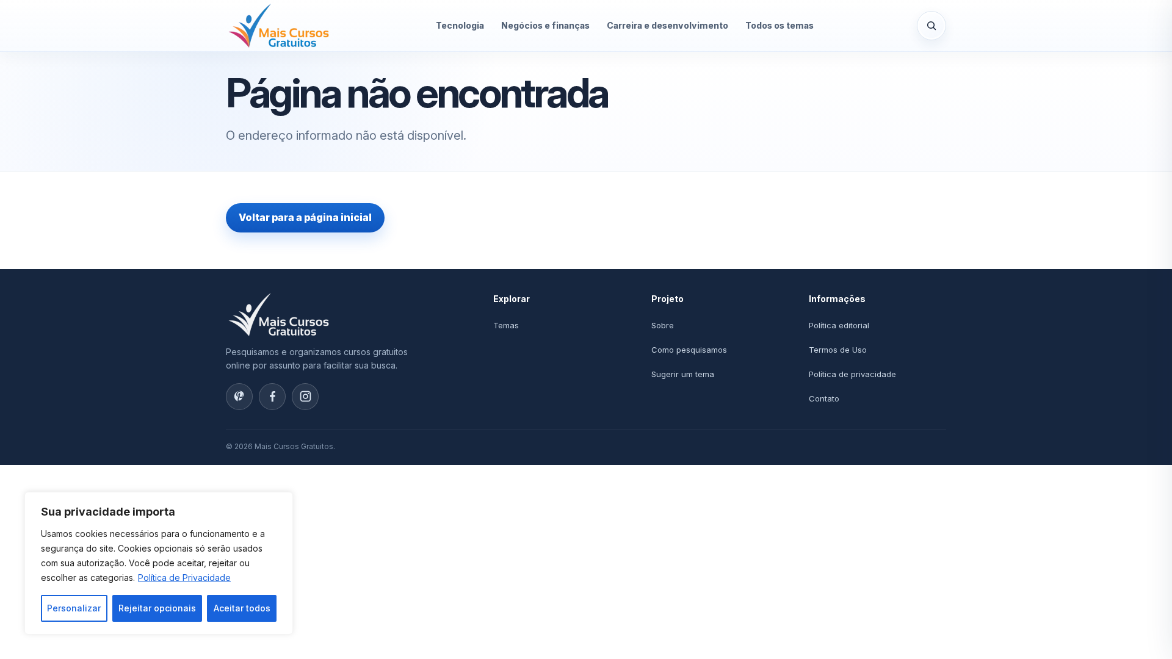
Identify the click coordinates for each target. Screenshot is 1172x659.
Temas (506, 325)
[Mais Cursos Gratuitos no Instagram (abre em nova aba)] (305, 396)
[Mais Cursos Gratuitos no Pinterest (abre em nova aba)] (239, 396)
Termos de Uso (838, 350)
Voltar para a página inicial (305, 217)
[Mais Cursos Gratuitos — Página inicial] (279, 25)
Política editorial (839, 325)
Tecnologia (460, 25)
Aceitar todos (242, 608)
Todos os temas (779, 25)
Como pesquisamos (689, 350)
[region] (158, 563)
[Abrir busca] (931, 25)
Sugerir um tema (682, 374)
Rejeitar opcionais (157, 608)
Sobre (662, 325)
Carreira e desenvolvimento (667, 25)
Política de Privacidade (184, 577)
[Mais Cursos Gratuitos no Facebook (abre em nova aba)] (272, 396)
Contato (824, 398)
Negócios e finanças (545, 25)
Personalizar (74, 608)
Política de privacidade (852, 374)
